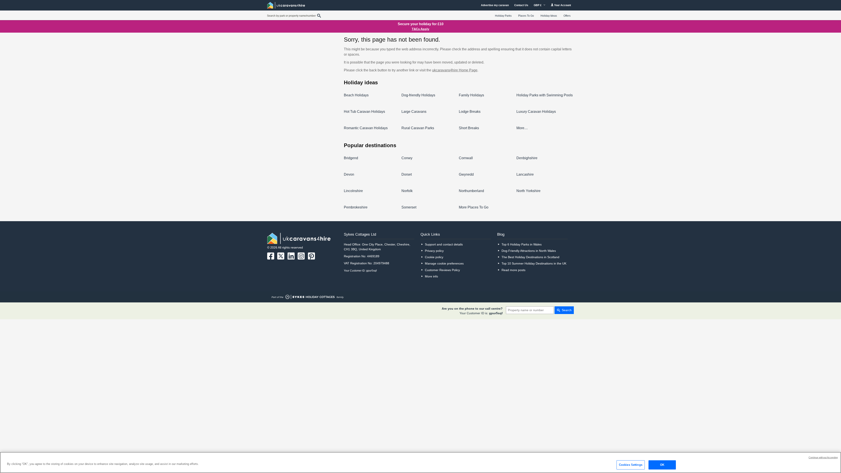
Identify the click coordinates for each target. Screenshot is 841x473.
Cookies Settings (630, 464)
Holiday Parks (503, 15)
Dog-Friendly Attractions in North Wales (529, 250)
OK (662, 464)
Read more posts (513, 270)
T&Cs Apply (420, 29)
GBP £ (538, 5)
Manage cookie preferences (444, 263)
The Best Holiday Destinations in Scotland (530, 257)
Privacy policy (434, 250)
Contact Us (521, 5)
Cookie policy (434, 257)
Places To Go (526, 15)
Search (567, 310)
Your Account (562, 5)
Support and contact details (444, 244)
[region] (420, 462)
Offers (567, 15)
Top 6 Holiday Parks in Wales (522, 244)
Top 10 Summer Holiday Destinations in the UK (534, 263)
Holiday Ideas (549, 15)
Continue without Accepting (823, 457)
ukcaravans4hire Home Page (454, 70)
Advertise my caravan (495, 5)
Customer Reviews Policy (442, 270)
